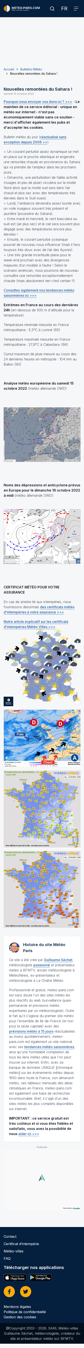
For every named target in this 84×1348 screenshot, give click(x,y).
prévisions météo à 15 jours (31, 1031)
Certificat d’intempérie (21, 1244)
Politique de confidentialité (25, 1312)
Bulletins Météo (31, 69)
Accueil (9, 69)
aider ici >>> (28, 1134)
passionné (41, 965)
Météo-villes (13, 1251)
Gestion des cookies (20, 1317)
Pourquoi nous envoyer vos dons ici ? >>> (38, 101)
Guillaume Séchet (58, 960)
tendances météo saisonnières (49, 1047)
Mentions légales (17, 1307)
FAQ (7, 1258)
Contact (10, 1236)
